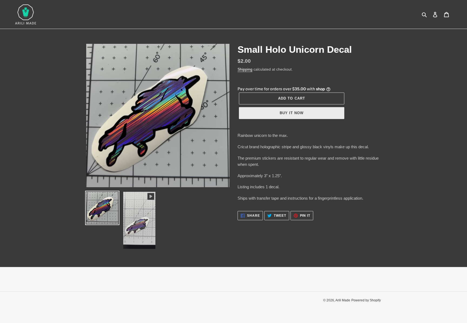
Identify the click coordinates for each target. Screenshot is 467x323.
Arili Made (342, 300)
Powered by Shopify (366, 300)
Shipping (245, 69)
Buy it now (291, 113)
